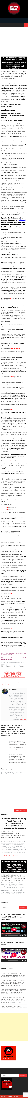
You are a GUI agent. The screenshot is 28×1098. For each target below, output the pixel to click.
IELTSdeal (18, 81)
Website (3, 804)
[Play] (3, 935)
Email (3, 797)
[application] (14, 929)
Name (3, 790)
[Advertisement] (14, 40)
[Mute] (22, 935)
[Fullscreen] (25, 935)
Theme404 (9, 1096)
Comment (4, 777)
